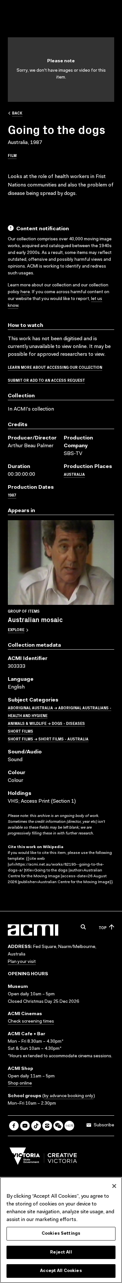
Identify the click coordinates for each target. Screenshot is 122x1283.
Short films (20, 731)
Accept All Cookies (61, 1271)
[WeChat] (58, 1126)
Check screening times (31, 1021)
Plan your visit (22, 962)
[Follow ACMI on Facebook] (14, 1126)
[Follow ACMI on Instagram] (47, 1126)
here (25, 292)
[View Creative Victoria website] (43, 1158)
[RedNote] (69, 1126)
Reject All (61, 1252)
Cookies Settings (61, 1233)
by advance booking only (68, 1096)
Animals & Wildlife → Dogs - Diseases (46, 723)
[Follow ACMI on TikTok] (36, 1126)
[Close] (114, 1186)
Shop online (20, 1083)
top (102, 927)
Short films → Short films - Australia (48, 738)
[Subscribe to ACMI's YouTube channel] (25, 1126)
